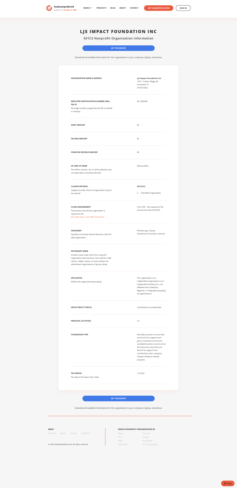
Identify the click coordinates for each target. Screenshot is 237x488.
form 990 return (78, 217)
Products (101, 8)
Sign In (183, 8)
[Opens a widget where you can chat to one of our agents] (228, 484)
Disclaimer (86, 433)
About (122, 8)
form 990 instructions (95, 217)
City (119, 437)
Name (120, 433)
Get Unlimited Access (158, 8)
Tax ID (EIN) (147, 440)
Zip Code (146, 433)
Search (86, 8)
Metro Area (122, 444)
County (146, 437)
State (120, 440)
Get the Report (118, 48)
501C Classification (150, 444)
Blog (112, 8)
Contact (134, 8)
